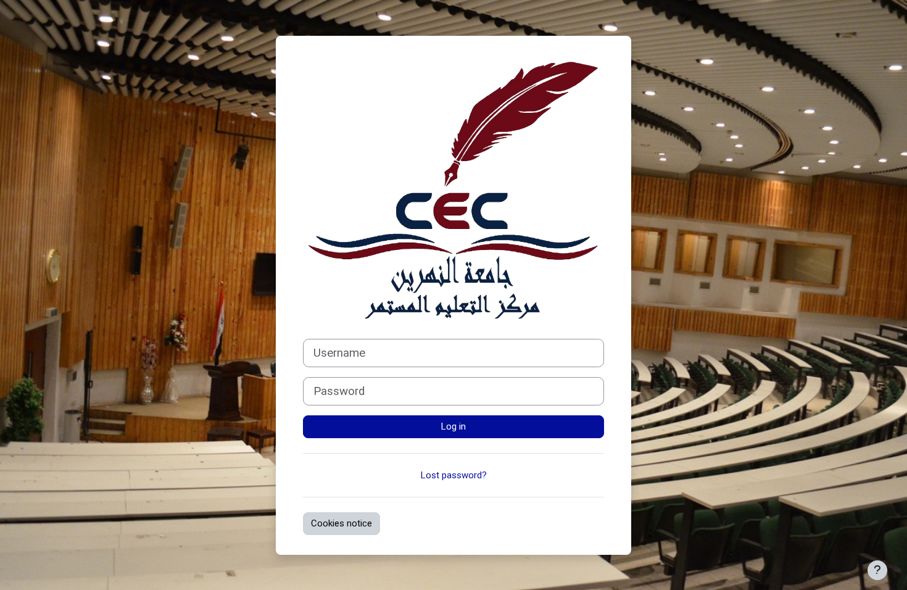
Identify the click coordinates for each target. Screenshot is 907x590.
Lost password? (454, 475)
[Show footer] (877, 570)
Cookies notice (341, 523)
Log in (453, 426)
